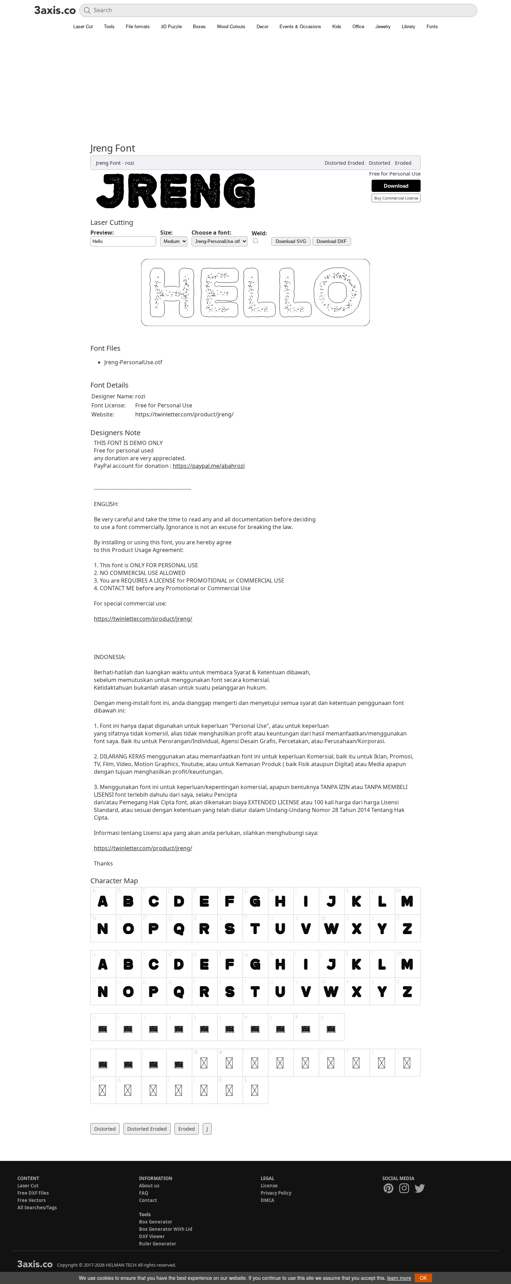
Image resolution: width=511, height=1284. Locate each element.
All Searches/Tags (37, 1207)
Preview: (102, 232)
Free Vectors (31, 1200)
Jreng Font (108, 162)
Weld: (259, 233)
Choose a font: (212, 232)
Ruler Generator (157, 1244)
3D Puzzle (171, 26)
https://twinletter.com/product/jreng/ (184, 414)
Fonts (432, 26)
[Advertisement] (255, 90)
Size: (166, 232)
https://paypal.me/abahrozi (209, 466)
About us (149, 1186)
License (269, 1186)
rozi (129, 162)
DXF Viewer (152, 1236)
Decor (262, 26)
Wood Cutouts (231, 26)
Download (396, 186)
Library (408, 26)
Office (358, 26)
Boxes (199, 26)
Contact (148, 1200)
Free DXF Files (33, 1193)
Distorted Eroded (344, 163)
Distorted (379, 163)
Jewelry (383, 26)
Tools (109, 26)
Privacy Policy (276, 1193)
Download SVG (291, 241)
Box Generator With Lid (165, 1229)
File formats (138, 26)
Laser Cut (83, 26)
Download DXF (332, 241)
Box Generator (155, 1222)
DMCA (267, 1200)
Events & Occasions (300, 26)
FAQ (143, 1193)
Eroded (403, 163)
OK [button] (423, 1277)
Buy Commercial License (396, 198)
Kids (336, 26)
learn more (399, 1277)
